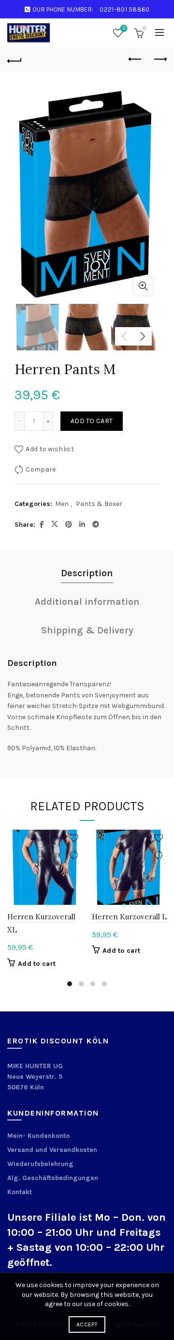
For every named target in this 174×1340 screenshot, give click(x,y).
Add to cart (92, 421)
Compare (41, 469)
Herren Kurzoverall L (129, 916)
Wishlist (124, 28)
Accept (87, 1324)
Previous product (135, 59)
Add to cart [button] (37, 964)
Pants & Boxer (99, 504)
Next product (159, 59)
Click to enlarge (143, 286)
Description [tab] (87, 573)
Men (62, 504)
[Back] (14, 59)
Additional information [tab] (87, 601)
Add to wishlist (50, 449)
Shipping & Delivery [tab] (87, 630)
